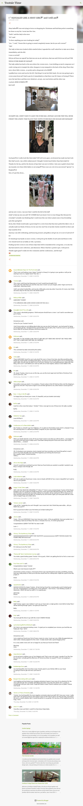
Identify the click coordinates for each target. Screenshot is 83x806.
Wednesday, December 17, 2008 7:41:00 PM (26, 512)
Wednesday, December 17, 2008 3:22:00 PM (26, 305)
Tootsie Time (13, 3)
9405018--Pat (18, 416)
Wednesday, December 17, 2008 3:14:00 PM (26, 276)
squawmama (17, 584)
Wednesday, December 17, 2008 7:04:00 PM (26, 483)
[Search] (23, 3)
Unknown (16, 336)
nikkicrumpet (17, 381)
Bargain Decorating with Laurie (23, 679)
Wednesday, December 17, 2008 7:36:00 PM (26, 498)
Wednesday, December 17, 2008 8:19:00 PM (26, 580)
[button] (10, 23)
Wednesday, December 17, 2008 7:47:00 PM (26, 529)
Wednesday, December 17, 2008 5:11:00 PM (26, 411)
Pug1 (15, 615)
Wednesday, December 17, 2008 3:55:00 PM (26, 366)
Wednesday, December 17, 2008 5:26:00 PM (26, 420)
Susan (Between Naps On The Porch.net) (25, 270)
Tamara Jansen (18, 503)
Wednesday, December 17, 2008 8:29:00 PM (26, 597)
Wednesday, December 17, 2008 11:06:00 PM (27, 674)
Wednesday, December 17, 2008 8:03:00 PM (26, 540)
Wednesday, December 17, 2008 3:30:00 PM (26, 331)
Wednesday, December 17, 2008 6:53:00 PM (26, 472)
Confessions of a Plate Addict (22, 425)
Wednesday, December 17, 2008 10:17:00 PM (27, 649)
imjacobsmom (18, 654)
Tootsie (16, 281)
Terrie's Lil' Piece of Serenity (22, 692)
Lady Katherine (18, 476)
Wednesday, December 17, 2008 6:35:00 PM (26, 444)
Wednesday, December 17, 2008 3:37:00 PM (26, 342)
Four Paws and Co (19, 563)
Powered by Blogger (42, 800)
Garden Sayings (26, 728)
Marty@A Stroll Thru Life (21, 310)
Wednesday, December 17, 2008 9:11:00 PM (26, 610)
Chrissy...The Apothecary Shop (22, 533)
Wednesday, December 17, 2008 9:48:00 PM (26, 631)
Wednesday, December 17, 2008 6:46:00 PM (26, 458)
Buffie (15, 403)
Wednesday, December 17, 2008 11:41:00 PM (27, 688)
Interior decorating (14, 255)
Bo (14, 370)
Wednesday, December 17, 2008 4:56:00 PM (26, 399)
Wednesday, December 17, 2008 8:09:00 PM (26, 559)
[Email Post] (10, 253)
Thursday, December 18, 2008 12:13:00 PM (26, 702)
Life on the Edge (18, 462)
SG (14, 347)
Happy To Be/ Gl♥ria (19, 487)
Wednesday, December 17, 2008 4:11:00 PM (26, 377)
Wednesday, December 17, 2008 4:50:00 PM (26, 389)
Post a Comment (13, 715)
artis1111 (16, 706)
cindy (15, 356)
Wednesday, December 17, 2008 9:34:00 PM (26, 620)
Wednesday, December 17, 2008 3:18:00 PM (26, 293)
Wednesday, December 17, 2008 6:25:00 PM (26, 431)
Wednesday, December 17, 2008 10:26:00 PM (27, 662)
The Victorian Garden (28, 756)
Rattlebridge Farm (19, 666)
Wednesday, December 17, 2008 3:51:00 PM (26, 352)
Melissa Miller (18, 297)
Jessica (16, 517)
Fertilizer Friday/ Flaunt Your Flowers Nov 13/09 (35, 783)
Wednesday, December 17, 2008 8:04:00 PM (26, 549)
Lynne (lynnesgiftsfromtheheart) (23, 625)
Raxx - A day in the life (20, 394)
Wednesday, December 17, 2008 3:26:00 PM (26, 316)
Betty (15, 601)
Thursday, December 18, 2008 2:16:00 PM (26, 711)
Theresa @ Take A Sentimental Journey (25, 554)
